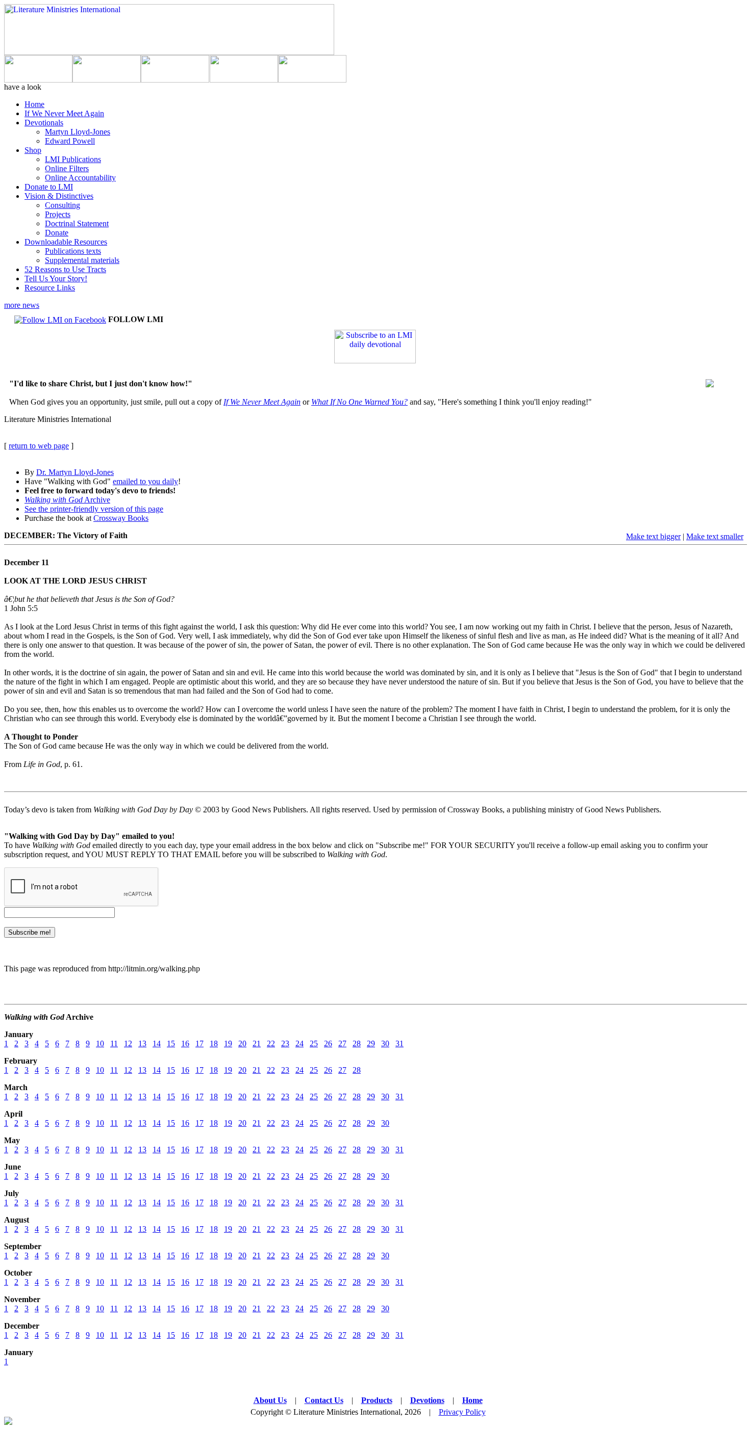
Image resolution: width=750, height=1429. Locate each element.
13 (142, 1043)
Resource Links (49, 287)
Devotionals (43, 122)
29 (371, 1043)
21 (257, 1043)
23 (285, 1043)
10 (100, 1043)
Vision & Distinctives (58, 196)
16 (185, 1043)
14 (157, 1043)
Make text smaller (714, 536)
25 (314, 1043)
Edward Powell (70, 141)
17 (199, 1043)
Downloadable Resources (65, 241)
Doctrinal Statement (77, 223)
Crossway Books (120, 518)
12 (128, 1043)
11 (114, 1043)
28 (357, 1043)
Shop (32, 150)
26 (328, 1043)
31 (399, 1043)
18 (214, 1043)
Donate (56, 232)
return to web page (39, 445)
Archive (67, 499)
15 (171, 1043)
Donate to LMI (48, 186)
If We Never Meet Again (64, 113)
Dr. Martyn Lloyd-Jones (75, 472)
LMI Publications (73, 159)
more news (21, 305)
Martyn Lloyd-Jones (77, 131)
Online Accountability (80, 177)
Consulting (62, 205)
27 (342, 1043)
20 (242, 1043)
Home (34, 104)
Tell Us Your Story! (55, 278)
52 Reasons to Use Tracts (65, 269)
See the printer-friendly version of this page (93, 509)
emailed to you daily (145, 481)
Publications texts (73, 251)
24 (299, 1043)
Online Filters (67, 168)
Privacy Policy (462, 1412)
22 (271, 1043)
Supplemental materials (82, 260)
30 (385, 1043)
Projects (57, 214)
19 (228, 1043)
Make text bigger (653, 536)
